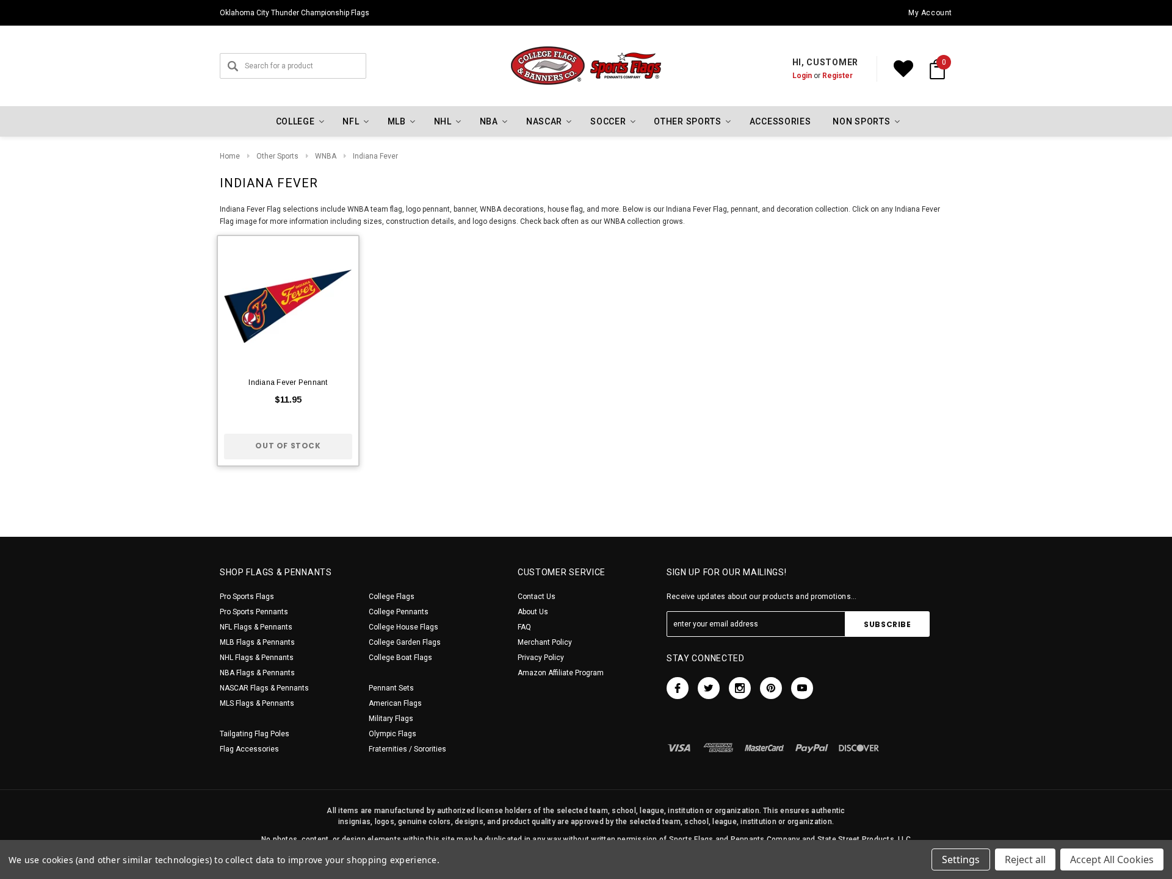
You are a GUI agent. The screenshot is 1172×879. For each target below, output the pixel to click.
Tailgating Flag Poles (254, 734)
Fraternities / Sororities (407, 749)
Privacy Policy (541, 657)
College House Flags (403, 627)
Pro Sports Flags (247, 596)
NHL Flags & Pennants (257, 657)
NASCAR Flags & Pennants (264, 688)
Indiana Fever (375, 156)
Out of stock (287, 445)
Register (837, 75)
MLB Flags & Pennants (257, 642)
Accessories (780, 121)
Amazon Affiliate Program (561, 673)
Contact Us (536, 596)
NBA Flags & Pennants (257, 673)
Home (230, 156)
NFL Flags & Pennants (256, 627)
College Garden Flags (405, 642)
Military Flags (391, 718)
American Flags (395, 703)
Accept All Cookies (1112, 859)
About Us (533, 612)
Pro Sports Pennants (254, 612)
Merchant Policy (545, 642)
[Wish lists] (903, 69)
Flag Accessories (249, 749)
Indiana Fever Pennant (287, 382)
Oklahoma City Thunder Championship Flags (294, 13)
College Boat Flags (400, 657)
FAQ (524, 627)
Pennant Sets (391, 688)
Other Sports (277, 156)
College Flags (391, 596)
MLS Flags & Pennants (257, 703)
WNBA (325, 156)
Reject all (1025, 859)
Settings (961, 859)
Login (802, 75)
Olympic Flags (392, 734)
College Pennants (399, 612)
